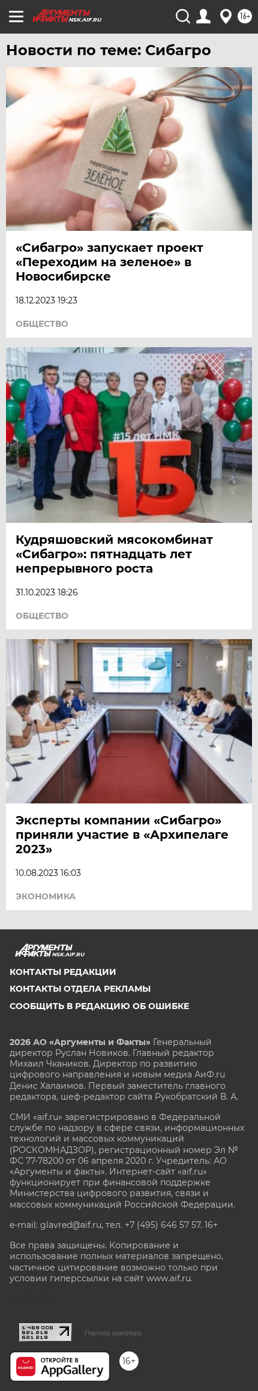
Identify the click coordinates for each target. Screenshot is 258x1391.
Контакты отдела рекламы (80, 988)
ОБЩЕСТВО (42, 324)
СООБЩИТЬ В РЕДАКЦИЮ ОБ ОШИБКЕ (99, 1006)
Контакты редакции (63, 972)
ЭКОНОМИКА (46, 896)
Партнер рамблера (113, 1332)
